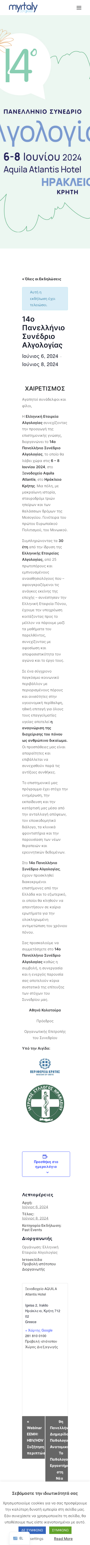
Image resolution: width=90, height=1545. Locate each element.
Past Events (32, 1229)
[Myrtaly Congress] (23, 7)
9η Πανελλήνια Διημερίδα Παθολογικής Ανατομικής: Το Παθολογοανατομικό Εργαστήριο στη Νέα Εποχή (59, 1456)
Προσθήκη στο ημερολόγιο (46, 1164)
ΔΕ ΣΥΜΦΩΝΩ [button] (32, 1530)
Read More (63, 1538)
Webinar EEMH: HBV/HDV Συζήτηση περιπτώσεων (36, 1437)
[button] (79, 7)
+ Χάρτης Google (39, 1330)
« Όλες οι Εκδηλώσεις (41, 279)
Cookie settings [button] (30, 1538)
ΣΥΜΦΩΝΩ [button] (60, 1530)
